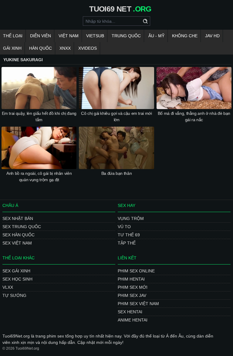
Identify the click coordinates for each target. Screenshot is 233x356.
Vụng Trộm (131, 218)
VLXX (7, 287)
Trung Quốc (126, 35)
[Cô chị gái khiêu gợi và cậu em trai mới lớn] (116, 88)
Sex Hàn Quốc (18, 234)
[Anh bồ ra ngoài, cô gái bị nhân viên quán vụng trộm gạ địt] (39, 148)
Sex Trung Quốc (21, 226)
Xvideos (87, 48)
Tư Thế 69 (129, 234)
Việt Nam (69, 35)
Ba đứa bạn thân (116, 173)
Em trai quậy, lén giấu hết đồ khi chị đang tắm (39, 116)
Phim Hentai (131, 279)
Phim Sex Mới (132, 287)
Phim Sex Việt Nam (138, 303)
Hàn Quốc (40, 48)
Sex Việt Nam (17, 243)
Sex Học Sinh (17, 279)
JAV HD (212, 35)
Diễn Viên (40, 35)
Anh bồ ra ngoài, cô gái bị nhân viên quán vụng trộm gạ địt (39, 176)
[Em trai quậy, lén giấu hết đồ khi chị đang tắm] (39, 88)
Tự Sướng (14, 295)
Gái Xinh (12, 48)
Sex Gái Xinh (16, 270)
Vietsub (95, 35)
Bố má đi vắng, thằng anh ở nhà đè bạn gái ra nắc (194, 116)
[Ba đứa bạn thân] (116, 148)
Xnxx (65, 48)
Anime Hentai (132, 320)
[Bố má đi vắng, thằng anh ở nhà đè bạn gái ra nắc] (194, 88)
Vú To (124, 226)
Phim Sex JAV (132, 295)
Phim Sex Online (136, 270)
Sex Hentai (130, 311)
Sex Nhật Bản (17, 218)
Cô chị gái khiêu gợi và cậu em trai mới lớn (116, 116)
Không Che (185, 35)
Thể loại (12, 35)
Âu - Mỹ (156, 35)
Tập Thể (127, 243)
